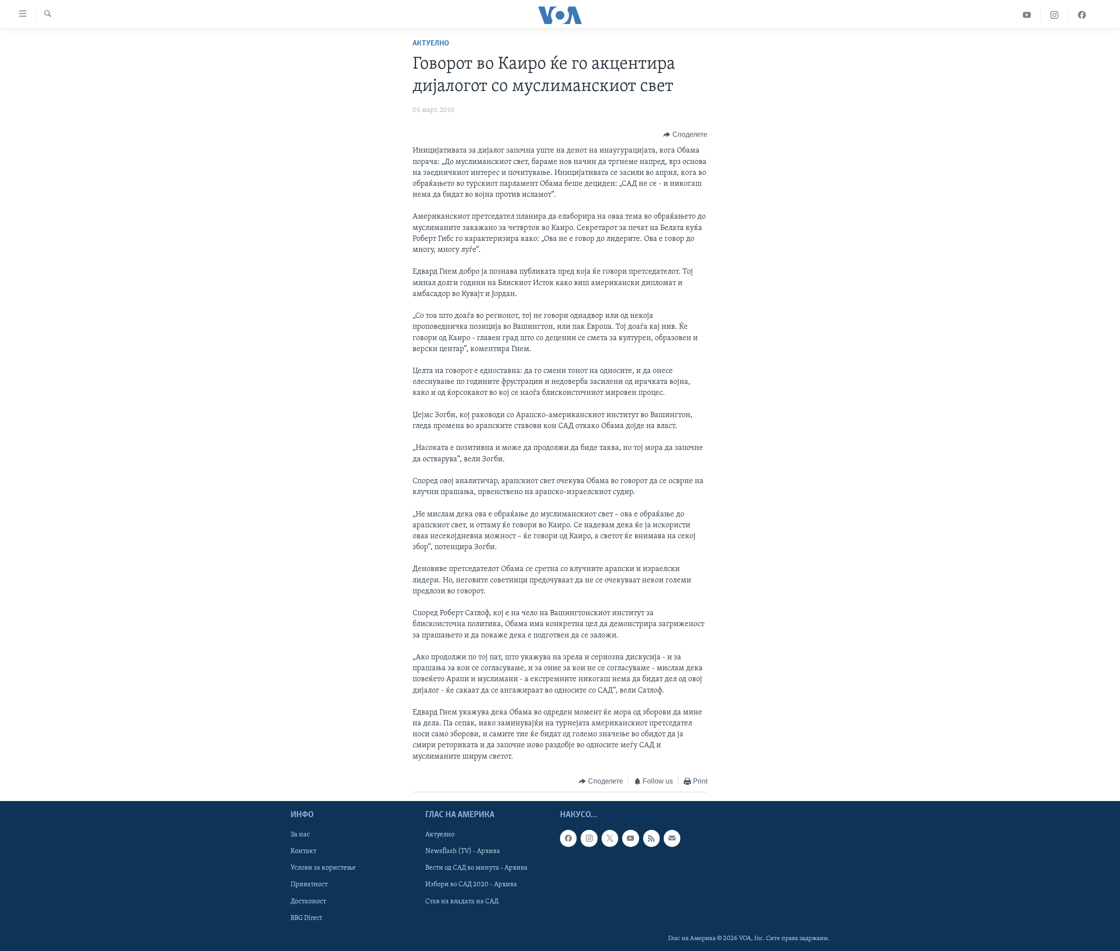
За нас (300, 835)
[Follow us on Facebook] (568, 838)
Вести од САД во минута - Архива (476, 868)
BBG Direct (306, 918)
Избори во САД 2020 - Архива (471, 884)
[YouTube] (1027, 15)
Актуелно (431, 44)
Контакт (303, 851)
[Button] (685, 134)
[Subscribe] (672, 838)
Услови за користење (323, 868)
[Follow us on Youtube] (630, 838)
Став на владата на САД (461, 901)
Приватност (309, 884)
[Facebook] (1082, 15)
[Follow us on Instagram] (589, 838)
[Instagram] (1054, 15)
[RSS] (651, 838)
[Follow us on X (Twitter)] (610, 838)
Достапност (308, 901)
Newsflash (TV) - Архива (462, 851)
